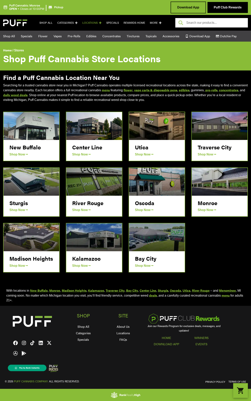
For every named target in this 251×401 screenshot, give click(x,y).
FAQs (123, 339)
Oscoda (144, 203)
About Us (123, 326)
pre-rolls (211, 90)
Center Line (87, 147)
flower (128, 90)
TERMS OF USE (237, 381)
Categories (65, 23)
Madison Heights (31, 258)
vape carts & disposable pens (155, 90)
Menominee (227, 290)
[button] (34, 7)
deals (153, 295)
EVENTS (201, 344)
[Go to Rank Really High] (125, 395)
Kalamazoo (86, 258)
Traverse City (215, 147)
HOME (166, 337)
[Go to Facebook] (15, 343)
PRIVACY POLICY (215, 382)
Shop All (46, 23)
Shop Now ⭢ (18, 154)
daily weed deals (15, 95)
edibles (184, 90)
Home (7, 50)
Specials (112, 23)
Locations (90, 23)
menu (106, 90)
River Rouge (88, 203)
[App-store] (15, 353)
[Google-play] (24, 353)
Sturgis (18, 203)
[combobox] (215, 22)
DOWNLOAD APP (166, 344)
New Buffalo (25, 147)
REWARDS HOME (134, 23)
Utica (141, 147)
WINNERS (201, 337)
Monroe (207, 203)
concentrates (228, 90)
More (154, 23)
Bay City (145, 258)
